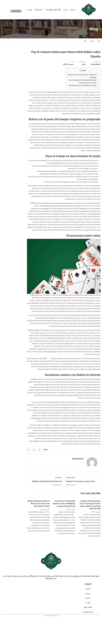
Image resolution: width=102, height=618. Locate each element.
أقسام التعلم (38, 9)
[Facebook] (39, 449)
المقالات (91, 41)
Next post (58, 477)
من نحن (66, 9)
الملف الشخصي (88, 612)
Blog (85, 41)
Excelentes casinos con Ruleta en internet (82, 85)
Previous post (70, 477)
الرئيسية (73, 9)
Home (99, 41)
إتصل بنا (29, 9)
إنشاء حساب (16, 8)
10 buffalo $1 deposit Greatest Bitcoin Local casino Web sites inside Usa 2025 (39, 503)
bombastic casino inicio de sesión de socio (58, 206)
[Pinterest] (28, 449)
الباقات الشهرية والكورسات (53, 9)
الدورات (87, 598)
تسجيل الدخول (16, 11)
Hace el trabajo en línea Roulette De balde (82, 80)
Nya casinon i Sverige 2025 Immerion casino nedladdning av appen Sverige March (64, 503)
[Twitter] (33, 449)
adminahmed (96, 64)
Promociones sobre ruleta (87, 83)
